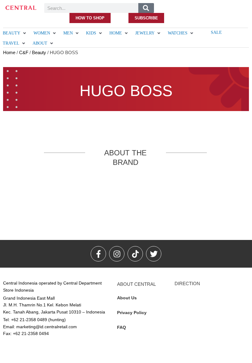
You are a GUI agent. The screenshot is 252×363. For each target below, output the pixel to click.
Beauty (39, 52)
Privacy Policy (132, 312)
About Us (127, 297)
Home (9, 52)
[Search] (146, 8)
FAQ (121, 327)
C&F (23, 52)
